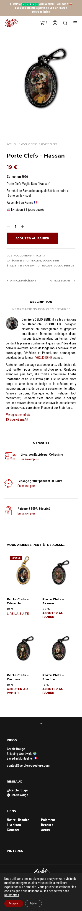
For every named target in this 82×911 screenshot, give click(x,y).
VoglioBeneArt (18, 419)
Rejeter (33, 903)
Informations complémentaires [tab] (41, 309)
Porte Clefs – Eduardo (17, 601)
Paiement (48, 820)
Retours (47, 825)
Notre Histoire (18, 820)
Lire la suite (18, 613)
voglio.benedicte (20, 415)
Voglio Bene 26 (64, 265)
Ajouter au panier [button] (52, 614)
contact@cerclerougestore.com (28, 765)
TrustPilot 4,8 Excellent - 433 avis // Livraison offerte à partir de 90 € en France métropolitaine (39, 8)
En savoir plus (30, 459)
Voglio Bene (29, 144)
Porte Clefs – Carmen (17, 677)
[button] (43, 22)
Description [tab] (41, 302)
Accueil (12, 144)
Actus (45, 830)
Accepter (14, 903)
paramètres (11, 895)
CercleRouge (19, 795)
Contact (13, 830)
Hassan (30, 265)
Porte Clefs (49, 144)
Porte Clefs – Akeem (53, 601)
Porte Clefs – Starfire (53, 677)
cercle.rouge (19, 790)
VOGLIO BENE (43, 357)
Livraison (14, 825)
